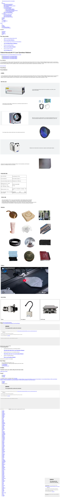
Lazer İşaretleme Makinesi (7, 8)
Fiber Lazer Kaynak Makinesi (8, 12)
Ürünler (3, 25)
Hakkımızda (3, 31)
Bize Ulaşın (3, 21)
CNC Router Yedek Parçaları (8, 14)
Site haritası (15, 378)
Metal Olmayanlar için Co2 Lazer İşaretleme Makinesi (13, 353)
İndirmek (3, 18)
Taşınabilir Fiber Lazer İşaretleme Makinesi (12, 10)
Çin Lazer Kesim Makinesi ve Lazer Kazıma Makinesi (10, 379)
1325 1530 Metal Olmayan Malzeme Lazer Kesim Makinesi (11, 323)
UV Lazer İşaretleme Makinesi (10, 11)
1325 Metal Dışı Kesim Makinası (8, 4)
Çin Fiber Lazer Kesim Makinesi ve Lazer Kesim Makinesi (27, 379)
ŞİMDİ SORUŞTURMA (3, 371)
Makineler (3, 3)
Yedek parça (4, 13)
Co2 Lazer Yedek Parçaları (7, 15)
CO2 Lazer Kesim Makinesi (8, 7)
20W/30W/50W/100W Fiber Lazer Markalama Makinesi (14, 350)
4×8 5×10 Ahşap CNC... (8, 50)
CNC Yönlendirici (6, 6)
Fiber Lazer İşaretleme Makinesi (10, 9)
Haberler (3, 17)
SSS (2, 19)
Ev (2, 2)
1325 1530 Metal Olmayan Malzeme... (11, 43)
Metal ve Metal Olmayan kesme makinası (9, 5)
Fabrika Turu (4, 33)
